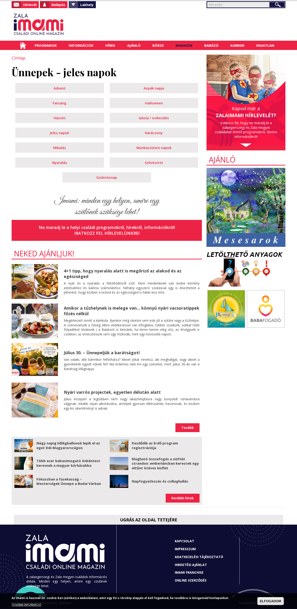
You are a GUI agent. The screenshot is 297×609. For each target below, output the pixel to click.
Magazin (184, 45)
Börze (158, 45)
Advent (60, 88)
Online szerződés (191, 580)
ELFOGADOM (270, 601)
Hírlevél (29, 4)
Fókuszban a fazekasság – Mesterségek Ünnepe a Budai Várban (68, 481)
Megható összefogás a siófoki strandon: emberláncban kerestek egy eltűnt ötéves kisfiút (165, 463)
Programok (46, 45)
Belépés (58, 4)
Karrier (237, 45)
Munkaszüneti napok (153, 147)
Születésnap (106, 177)
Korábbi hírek (182, 498)
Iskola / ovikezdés (154, 118)
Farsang (59, 103)
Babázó (211, 45)
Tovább (187, 427)
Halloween (154, 103)
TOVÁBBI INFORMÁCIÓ (26, 605)
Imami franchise (189, 572)
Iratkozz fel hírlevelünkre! (106, 233)
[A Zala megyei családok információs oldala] (54, 24)
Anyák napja (154, 88)
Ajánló (134, 45)
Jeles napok (59, 132)
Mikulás (59, 147)
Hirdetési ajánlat (191, 565)
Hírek (110, 45)
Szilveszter (154, 162)
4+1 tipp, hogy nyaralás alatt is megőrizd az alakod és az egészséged (122, 273)
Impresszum (185, 549)
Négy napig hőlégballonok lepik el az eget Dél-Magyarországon (68, 445)
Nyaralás (59, 162)
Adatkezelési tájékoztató (199, 557)
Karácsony (154, 132)
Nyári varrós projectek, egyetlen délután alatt (112, 392)
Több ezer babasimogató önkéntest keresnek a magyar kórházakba (68, 463)
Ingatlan (265, 45)
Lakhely (87, 4)
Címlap (23, 45)
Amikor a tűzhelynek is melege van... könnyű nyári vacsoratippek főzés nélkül (131, 310)
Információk (81, 45)
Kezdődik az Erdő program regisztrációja (155, 445)
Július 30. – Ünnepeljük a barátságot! (102, 352)
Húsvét (60, 118)
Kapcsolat (184, 541)
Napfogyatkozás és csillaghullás (160, 481)
